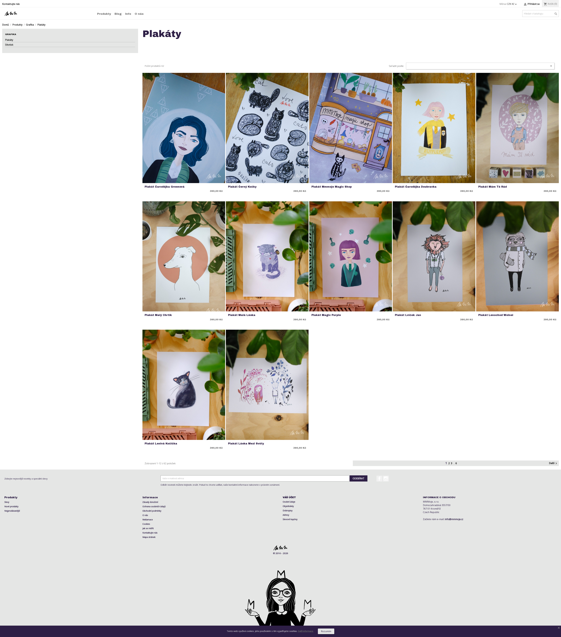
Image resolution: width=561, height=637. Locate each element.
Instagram (386, 479)
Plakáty (9, 39)
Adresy (286, 514)
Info (128, 13)
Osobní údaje (289, 501)
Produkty (104, 13)
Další (553, 463)
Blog (118, 13)
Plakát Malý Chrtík (158, 315)
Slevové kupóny (290, 519)
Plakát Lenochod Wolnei (495, 315)
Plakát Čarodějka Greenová (165, 186)
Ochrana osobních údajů (154, 506)
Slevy (6, 502)
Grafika (10, 34)
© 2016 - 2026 (280, 553)
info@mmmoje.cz (454, 519)
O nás (139, 13)
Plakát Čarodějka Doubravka (416, 186)
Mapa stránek (148, 537)
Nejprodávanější (12, 510)
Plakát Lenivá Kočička (161, 443)
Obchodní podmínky (151, 510)
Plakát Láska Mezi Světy (246, 443)
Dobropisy (287, 510)
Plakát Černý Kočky (242, 186)
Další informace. (306, 631)
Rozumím (326, 631)
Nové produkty (11, 506)
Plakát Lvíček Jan (408, 315)
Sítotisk (9, 44)
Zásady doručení (150, 502)
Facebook (379, 479)
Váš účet (289, 497)
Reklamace (147, 519)
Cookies (146, 524)
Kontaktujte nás (11, 4)
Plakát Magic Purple (326, 315)
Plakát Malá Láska (241, 315)
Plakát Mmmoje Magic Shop (331, 186)
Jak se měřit (148, 528)
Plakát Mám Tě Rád (492, 186)
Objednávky (288, 506)
